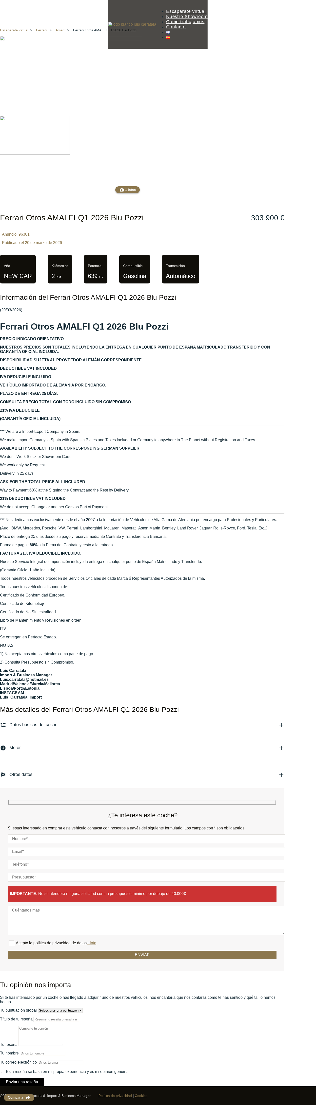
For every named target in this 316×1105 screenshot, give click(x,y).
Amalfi (60, 30)
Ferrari (41, 30)
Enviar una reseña (22, 1082)
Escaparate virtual (186, 11)
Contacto (176, 26)
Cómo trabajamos (185, 21)
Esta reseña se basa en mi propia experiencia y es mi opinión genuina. (68, 1072)
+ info (91, 943)
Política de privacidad (115, 1096)
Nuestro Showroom (187, 16)
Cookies (141, 1096)
